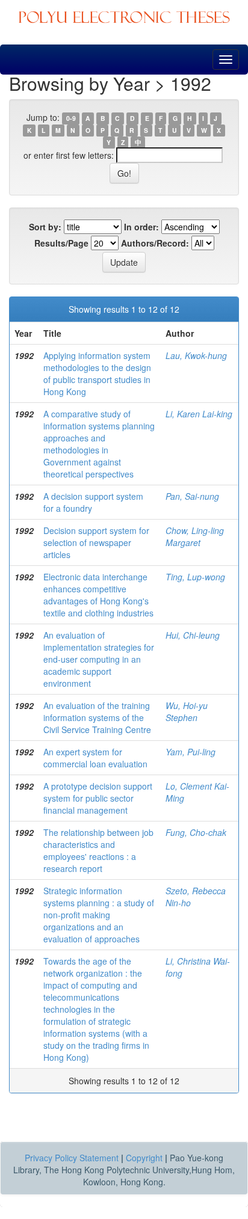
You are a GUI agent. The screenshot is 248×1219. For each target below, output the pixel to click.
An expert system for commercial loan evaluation (95, 758)
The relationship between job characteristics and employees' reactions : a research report (98, 850)
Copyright (144, 1158)
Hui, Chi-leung (193, 635)
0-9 (71, 118)
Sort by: (45, 227)
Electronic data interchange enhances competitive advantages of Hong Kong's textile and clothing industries (98, 595)
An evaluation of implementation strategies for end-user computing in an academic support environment (98, 659)
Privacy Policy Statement (72, 1158)
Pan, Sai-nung (192, 496)
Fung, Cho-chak (196, 832)
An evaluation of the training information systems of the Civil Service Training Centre (97, 717)
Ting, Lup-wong (195, 577)
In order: (141, 227)
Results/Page (61, 243)
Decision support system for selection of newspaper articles (96, 542)
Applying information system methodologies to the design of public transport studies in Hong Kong (97, 373)
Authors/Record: (155, 243)
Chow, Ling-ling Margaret (195, 536)
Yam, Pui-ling (190, 752)
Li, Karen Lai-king (199, 414)
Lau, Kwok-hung (196, 355)
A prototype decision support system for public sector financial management (97, 798)
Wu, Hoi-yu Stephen (187, 711)
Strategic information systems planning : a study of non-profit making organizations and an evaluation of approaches (98, 915)
